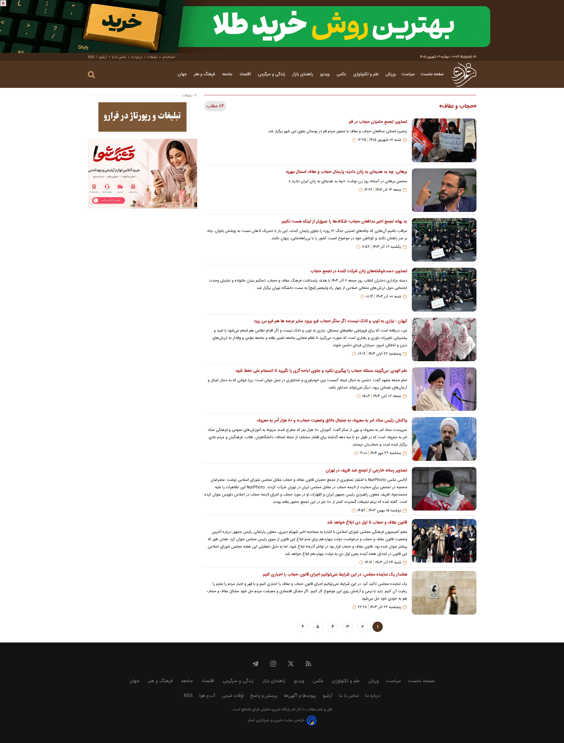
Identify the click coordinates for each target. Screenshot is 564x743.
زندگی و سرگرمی (272, 74)
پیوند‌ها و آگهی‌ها (300, 696)
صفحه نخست (432, 74)
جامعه (228, 74)
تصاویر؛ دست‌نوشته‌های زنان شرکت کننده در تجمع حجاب (358, 271)
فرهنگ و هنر (205, 74)
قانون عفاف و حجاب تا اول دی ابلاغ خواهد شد (367, 522)
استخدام (168, 57)
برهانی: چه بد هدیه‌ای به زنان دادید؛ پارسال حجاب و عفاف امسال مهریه (346, 171)
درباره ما (136, 57)
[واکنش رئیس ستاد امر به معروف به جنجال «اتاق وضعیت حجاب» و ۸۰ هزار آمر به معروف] (444, 439)
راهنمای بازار (303, 74)
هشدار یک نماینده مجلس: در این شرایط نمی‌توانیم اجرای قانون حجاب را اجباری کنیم (335, 574)
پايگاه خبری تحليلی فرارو (270, 710)
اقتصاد (245, 74)
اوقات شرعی (233, 696)
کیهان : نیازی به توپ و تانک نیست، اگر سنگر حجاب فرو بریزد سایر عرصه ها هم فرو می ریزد (330, 321)
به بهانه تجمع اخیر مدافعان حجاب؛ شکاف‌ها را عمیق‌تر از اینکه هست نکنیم (344, 221)
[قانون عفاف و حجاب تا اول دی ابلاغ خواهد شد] (444, 542)
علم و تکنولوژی (366, 74)
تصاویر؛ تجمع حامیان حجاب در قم (378, 121)
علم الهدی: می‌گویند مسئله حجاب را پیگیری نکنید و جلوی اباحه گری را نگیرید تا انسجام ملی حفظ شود (321, 370)
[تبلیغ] (282, 26)
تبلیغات (152, 57)
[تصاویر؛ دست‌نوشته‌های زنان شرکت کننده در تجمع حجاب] (444, 289)
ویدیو (325, 74)
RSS (91, 57)
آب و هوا (207, 696)
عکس (342, 74)
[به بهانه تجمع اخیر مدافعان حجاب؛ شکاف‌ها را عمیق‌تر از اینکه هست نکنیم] (444, 240)
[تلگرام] (255, 663)
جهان (183, 74)
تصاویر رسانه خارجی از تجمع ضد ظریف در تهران (366, 470)
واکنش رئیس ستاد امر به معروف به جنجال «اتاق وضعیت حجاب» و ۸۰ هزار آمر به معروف (332, 420)
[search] (91, 74)
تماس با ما (119, 57)
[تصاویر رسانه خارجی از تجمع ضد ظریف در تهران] (444, 490)
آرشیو (103, 57)
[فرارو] (463, 74)
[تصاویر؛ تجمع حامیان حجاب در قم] (444, 140)
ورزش (391, 74)
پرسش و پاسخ (263, 696)
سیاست (408, 74)
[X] (290, 663)
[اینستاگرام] (273, 663)
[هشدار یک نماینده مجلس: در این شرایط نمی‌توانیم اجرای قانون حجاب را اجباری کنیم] (444, 593)
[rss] (308, 663)
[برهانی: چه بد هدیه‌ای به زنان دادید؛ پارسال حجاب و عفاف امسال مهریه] (444, 190)
